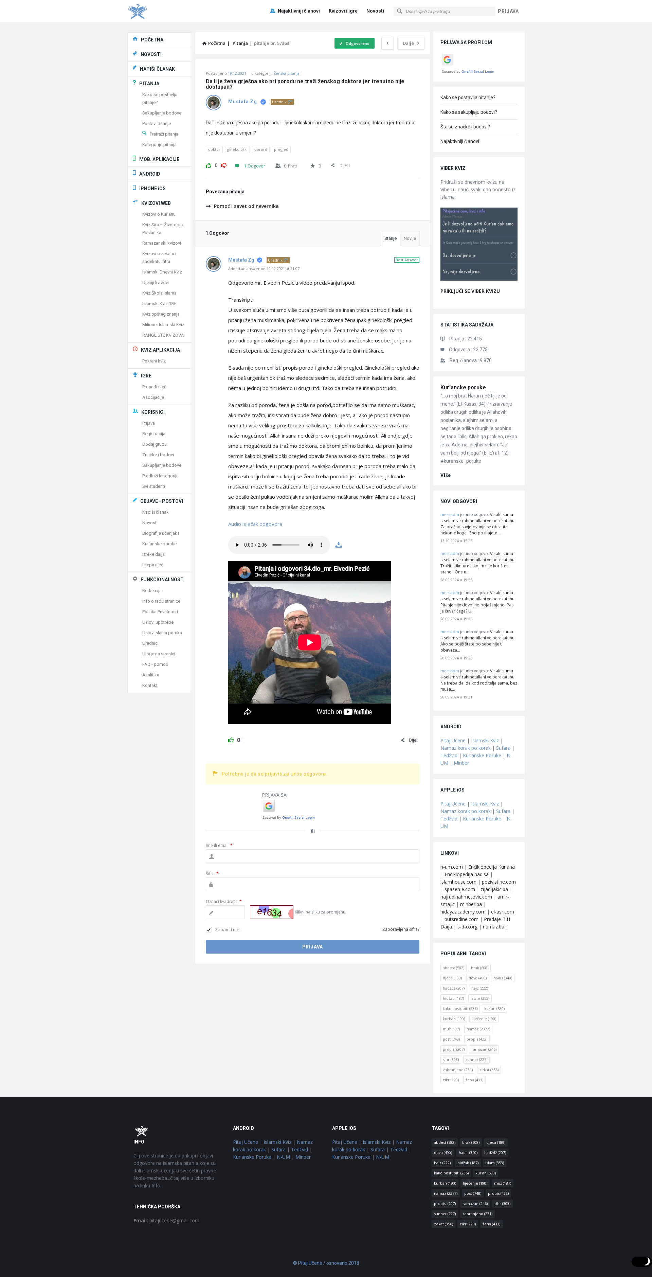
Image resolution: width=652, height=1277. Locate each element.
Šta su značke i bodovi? (465, 126)
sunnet (476, 1059)
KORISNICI (153, 412)
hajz (479, 988)
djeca (452, 977)
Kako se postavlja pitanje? (467, 97)
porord (260, 149)
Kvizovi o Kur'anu (159, 214)
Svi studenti (153, 486)
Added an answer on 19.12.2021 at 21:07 (264, 268)
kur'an (494, 1008)
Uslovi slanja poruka (162, 632)
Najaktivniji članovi (299, 11)
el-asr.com (502, 911)
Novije (410, 238)
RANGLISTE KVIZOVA (163, 335)
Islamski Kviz (485, 740)
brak (479, 967)
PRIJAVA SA (274, 795)
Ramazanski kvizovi (161, 243)
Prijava (148, 423)
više (445, 475)
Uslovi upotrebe (158, 622)
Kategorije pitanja (159, 144)
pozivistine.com (499, 882)
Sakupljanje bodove (161, 113)
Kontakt (150, 685)
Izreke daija (153, 554)
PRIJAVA (508, 11)
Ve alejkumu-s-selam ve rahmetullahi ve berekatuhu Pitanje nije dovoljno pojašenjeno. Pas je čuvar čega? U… (477, 602)
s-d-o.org (467, 926)
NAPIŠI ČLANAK (157, 69)
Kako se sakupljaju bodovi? (468, 112)
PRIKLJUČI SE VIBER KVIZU (470, 291)
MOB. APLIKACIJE (159, 159)
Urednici (150, 643)
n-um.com (451, 867)
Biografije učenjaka (161, 533)
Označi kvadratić (224, 901)
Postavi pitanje (156, 123)
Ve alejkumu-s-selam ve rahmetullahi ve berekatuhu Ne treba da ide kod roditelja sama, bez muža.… (478, 680)
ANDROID (149, 174)
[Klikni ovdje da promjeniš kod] (271, 912)
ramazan (483, 1049)
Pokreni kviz (154, 360)
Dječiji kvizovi (155, 282)
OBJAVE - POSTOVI (161, 501)
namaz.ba (493, 926)
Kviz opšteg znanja (161, 314)
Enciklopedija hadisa (467, 874)
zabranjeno (458, 1069)
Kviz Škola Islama (159, 293)
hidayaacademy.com (463, 911)
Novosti (375, 11)
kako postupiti (460, 1008)
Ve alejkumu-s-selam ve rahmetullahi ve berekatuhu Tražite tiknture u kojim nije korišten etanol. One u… (477, 563)
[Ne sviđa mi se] (224, 164)
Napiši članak (155, 512)
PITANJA (149, 83)
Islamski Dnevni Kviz (162, 271)
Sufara (503, 748)
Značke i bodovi (158, 454)
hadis (502, 977)
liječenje (484, 1018)
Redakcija (152, 590)
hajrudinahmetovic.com (466, 896)
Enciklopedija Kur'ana (491, 867)
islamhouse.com (458, 882)
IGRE (146, 375)
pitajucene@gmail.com (166, 1220)
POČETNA (152, 39)
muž (451, 1028)
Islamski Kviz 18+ (159, 303)
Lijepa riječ (152, 564)
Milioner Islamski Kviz (163, 324)
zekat (489, 1069)
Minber (461, 763)
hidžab (453, 998)
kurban (454, 1018)
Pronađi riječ (154, 386)
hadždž (454, 988)
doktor (214, 149)
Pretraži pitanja (164, 134)
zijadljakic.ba (494, 889)
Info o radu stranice (161, 601)
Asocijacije (153, 397)
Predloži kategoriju (160, 475)
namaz (478, 1028)
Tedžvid (448, 755)
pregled (281, 149)
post (451, 1039)
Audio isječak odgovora (255, 523)
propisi (454, 1049)
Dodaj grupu (154, 444)
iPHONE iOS (152, 188)
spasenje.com (460, 889)
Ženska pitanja (287, 73)
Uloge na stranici (158, 653)
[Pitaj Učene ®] (161, 11)
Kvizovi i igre (343, 11)
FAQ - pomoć (155, 664)
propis (477, 1039)
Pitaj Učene (453, 740)
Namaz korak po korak (465, 748)
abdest (453, 967)
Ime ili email (219, 845)
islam (480, 998)
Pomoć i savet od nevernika (246, 206)
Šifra (212, 873)
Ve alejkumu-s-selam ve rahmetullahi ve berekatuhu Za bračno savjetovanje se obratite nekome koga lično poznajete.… (477, 524)
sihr (451, 1059)
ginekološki (237, 149)
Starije (390, 238)
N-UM (283, 1157)
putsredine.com (461, 919)
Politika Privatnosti (160, 611)
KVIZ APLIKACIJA (160, 350)
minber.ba (471, 904)
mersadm (449, 514)
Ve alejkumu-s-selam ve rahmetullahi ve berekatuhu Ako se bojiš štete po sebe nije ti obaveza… (477, 641)
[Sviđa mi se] (208, 164)
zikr (451, 1079)
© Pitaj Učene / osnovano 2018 (326, 1263)
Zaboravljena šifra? (400, 929)
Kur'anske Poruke (482, 755)
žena (474, 1079)
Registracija (153, 433)
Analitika (150, 674)
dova (478, 977)
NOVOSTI (151, 54)
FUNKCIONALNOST (162, 579)
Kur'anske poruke (463, 387)
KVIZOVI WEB (156, 203)
